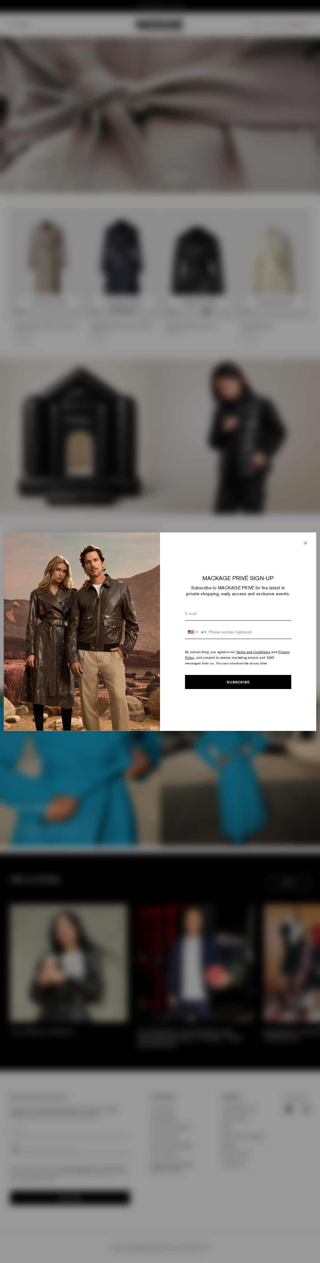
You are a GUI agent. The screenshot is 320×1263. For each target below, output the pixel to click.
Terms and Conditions (253, 652)
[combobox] (195, 632)
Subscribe (238, 682)
